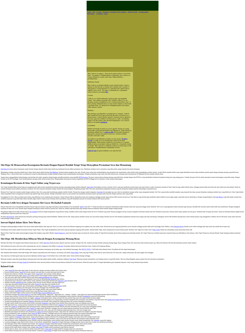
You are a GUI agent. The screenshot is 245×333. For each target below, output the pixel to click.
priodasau (104, 122)
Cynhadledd (112, 12)
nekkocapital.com (56, 286)
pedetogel (37, 298)
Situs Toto (90, 187)
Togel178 (22, 272)
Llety (94, 12)
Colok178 (29, 310)
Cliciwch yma (92, 151)
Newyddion (90, 14)
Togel (44, 256)
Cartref (89, 12)
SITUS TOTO (86, 249)
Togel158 (11, 270)
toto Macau (219, 197)
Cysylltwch (99, 14)
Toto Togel (73, 259)
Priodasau (106, 12)
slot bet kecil (10, 216)
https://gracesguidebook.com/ (47, 293)
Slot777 (82, 207)
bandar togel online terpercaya (117, 299)
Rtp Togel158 (52, 279)
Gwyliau (99, 12)
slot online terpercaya (24, 294)
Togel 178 (26, 275)
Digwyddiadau (122, 12)
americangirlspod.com (45, 277)
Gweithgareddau (143, 12)
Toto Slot (99, 192)
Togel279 (14, 306)
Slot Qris (46, 243)
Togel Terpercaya (59, 233)
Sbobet (34, 318)
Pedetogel (45, 303)
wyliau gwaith (108, 132)
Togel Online (75, 252)
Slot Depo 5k (5, 169)
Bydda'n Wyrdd (132, 12)
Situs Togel (156, 230)
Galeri (106, 14)
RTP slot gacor (83, 177)
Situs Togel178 (23, 262)
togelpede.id (86, 296)
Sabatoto (10, 287)
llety (107, 92)
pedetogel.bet (20, 282)
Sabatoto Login (62, 281)
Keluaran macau (178, 226)
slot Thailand (33, 212)
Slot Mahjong (54, 172)
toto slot (60, 246)
